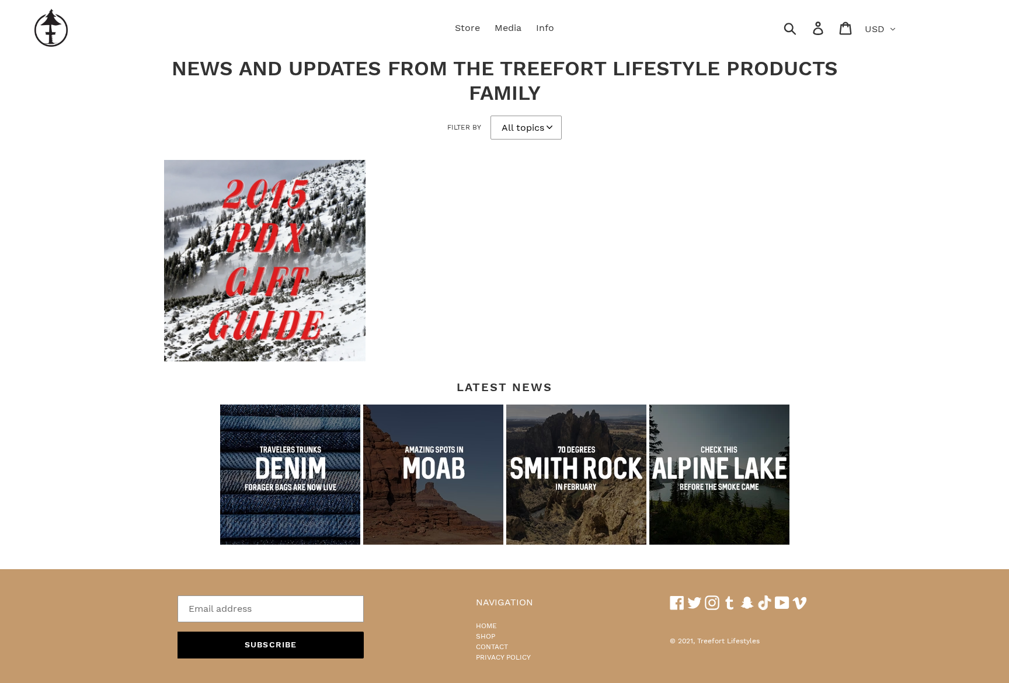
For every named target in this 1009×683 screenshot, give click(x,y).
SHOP (485, 636)
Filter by (464, 127)
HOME (486, 626)
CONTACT (492, 647)
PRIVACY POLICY (503, 657)
